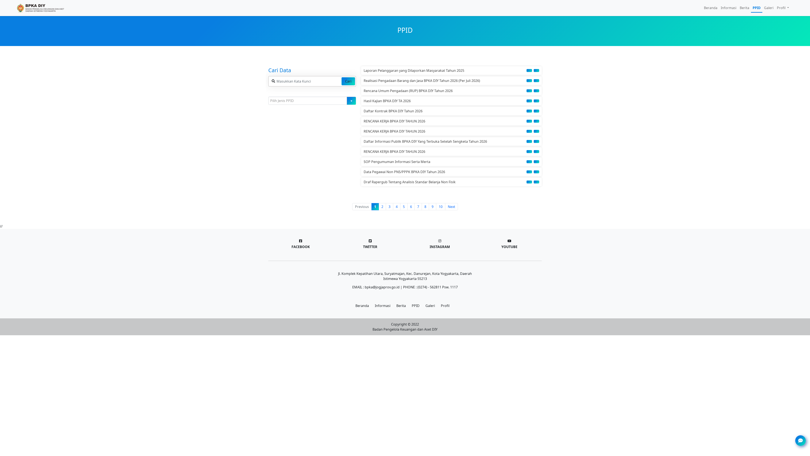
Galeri (769, 7)
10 (441, 206)
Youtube (509, 246)
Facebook (301, 246)
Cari (348, 81)
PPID (757, 7)
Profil (445, 305)
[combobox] (312, 101)
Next (451, 206)
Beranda (710, 7)
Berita (744, 7)
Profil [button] (781, 7)
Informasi (728, 7)
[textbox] (310, 100)
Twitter (370, 246)
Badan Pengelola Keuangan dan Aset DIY (405, 329)
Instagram (440, 246)
